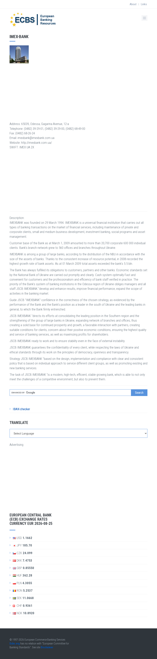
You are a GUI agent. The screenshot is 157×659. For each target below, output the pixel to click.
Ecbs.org (15, 643)
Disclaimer (47, 647)
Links (144, 4)
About (133, 4)
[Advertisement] (78, 90)
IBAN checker (21, 409)
